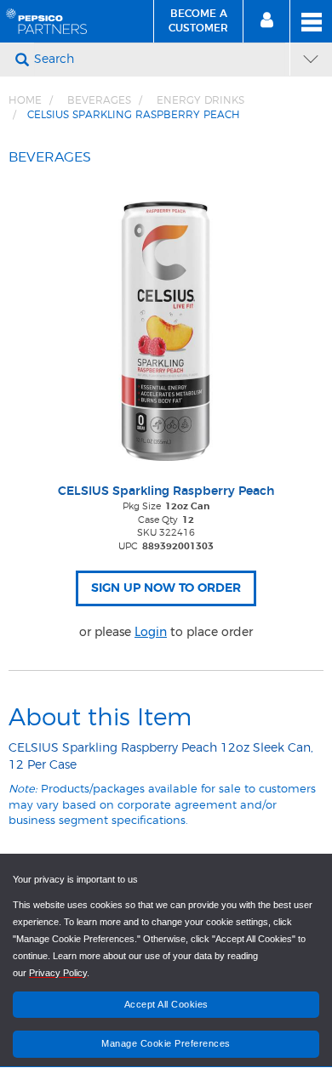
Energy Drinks (200, 100)
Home (25, 100)
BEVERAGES (99, 100)
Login (151, 631)
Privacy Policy (58, 973)
